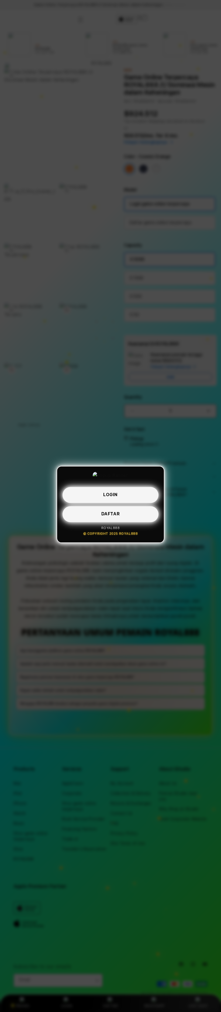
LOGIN (110, 494)
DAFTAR (110, 513)
